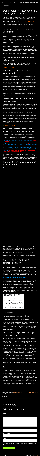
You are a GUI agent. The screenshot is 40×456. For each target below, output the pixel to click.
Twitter (30, 398)
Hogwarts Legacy (8, 398)
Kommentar (6, 415)
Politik (13, 398)
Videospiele (35, 392)
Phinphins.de (12, 2)
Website (4, 438)
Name (4, 428)
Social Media (16, 398)
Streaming (26, 398)
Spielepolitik (21, 398)
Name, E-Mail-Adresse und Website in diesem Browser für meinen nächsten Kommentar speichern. (20, 444)
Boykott (3, 398)
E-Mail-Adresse (6, 433)
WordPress (36, 455)
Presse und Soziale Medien (28, 392)
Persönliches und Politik (17, 392)
